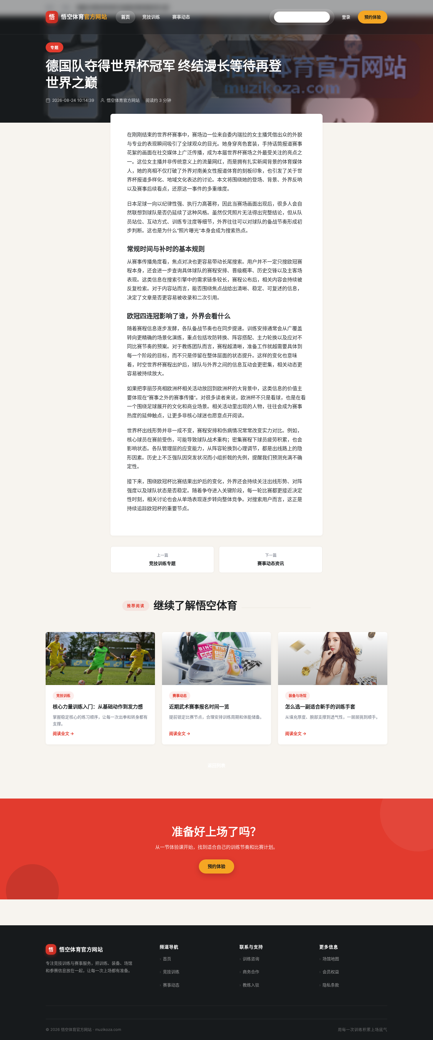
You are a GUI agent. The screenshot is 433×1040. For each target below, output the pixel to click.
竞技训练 (151, 17)
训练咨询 (251, 958)
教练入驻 (251, 984)
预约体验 (372, 16)
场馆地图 (331, 958)
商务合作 (251, 971)
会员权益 (331, 971)
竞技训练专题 (162, 559)
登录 (346, 16)
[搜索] (327, 17)
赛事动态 (181, 17)
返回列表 (216, 765)
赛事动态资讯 (270, 559)
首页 (125, 17)
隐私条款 (331, 984)
